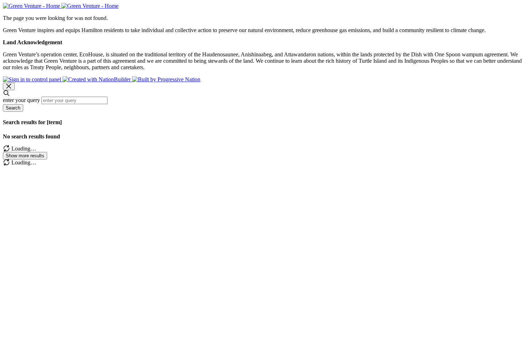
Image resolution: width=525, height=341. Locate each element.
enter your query (21, 100)
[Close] (9, 86)
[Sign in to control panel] (32, 79)
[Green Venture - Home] (61, 6)
